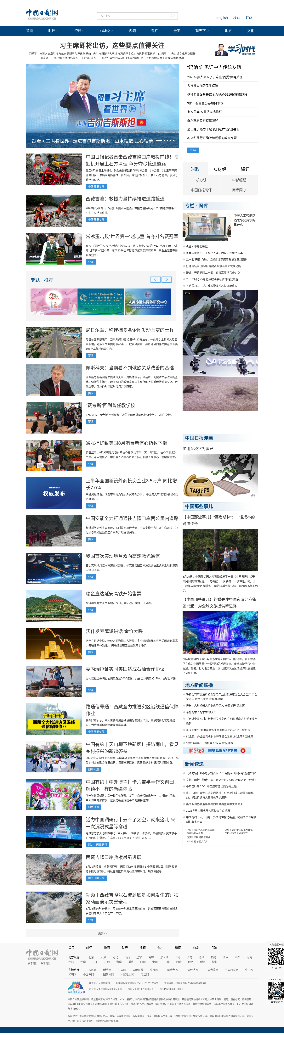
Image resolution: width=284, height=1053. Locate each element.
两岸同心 (239, 190)
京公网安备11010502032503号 (105, 989)
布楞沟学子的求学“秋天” (200, 712)
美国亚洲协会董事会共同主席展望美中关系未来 (214, 804)
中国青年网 (171, 969)
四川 (143, 961)
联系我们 (45, 963)
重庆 (131, 961)
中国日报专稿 (96, 186)
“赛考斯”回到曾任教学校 (110, 405)
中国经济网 (191, 969)
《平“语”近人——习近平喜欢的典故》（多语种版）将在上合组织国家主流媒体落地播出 (132, 57)
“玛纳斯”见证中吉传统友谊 (214, 67)
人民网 (92, 969)
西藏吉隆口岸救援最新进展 (113, 857)
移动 (236, 18)
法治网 (145, 974)
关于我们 (32, 963)
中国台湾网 (211, 969)
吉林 (151, 957)
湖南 (83, 961)
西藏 (179, 961)
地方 (228, 31)
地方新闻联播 (199, 685)
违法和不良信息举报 (99, 983)
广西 (107, 961)
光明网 (72, 974)
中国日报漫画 (199, 438)
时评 (51, 31)
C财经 (105, 31)
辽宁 (139, 957)
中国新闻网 (107, 974)
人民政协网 (127, 974)
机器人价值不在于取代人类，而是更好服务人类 (214, 253)
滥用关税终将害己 (198, 449)
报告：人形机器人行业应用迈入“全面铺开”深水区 (215, 705)
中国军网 (88, 974)
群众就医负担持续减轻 (202, 120)
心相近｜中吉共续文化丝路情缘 (177, 53)
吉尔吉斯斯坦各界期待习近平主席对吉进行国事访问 (124, 53)
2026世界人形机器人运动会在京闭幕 (208, 810)
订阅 (249, 18)
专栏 (154, 31)
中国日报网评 (201, 190)
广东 (95, 961)
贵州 (155, 961)
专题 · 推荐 (42, 280)
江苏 (189, 957)
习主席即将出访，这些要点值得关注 (112, 45)
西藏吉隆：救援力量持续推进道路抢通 (125, 198)
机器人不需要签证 (197, 246)
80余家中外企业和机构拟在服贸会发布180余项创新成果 (219, 736)
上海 (177, 957)
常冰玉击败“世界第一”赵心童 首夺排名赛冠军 (132, 236)
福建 (213, 957)
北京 (91, 957)
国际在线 (138, 969)
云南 (167, 961)
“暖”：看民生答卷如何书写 (205, 103)
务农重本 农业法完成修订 (204, 112)
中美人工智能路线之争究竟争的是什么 (244, 220)
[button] (159, 140)
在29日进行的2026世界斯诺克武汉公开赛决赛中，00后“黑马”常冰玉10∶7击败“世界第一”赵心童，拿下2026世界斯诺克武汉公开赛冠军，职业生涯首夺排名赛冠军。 (132, 250)
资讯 (77, 31)
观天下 (200, 31)
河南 (249, 957)
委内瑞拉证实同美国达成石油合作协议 (125, 669)
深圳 (215, 961)
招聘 (214, 947)
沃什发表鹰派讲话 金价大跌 (114, 631)
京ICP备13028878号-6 (171, 989)
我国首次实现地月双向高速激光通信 (123, 556)
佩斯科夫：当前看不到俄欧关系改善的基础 (130, 367)
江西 (225, 957)
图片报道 (93, 769)
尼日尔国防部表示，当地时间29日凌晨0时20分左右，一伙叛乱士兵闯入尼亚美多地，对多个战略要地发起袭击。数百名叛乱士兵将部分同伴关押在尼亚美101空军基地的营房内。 (132, 344)
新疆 (203, 961)
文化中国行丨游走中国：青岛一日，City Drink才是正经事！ (221, 779)
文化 (250, 31)
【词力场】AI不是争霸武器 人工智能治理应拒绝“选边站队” (221, 773)
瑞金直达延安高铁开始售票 (113, 593)
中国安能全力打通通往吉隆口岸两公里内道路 (132, 518)
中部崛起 (239, 180)
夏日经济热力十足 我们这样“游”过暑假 (213, 129)
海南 (119, 961)
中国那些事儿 (199, 506)
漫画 (176, 31)
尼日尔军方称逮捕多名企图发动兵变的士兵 (130, 330)
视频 (132, 31)
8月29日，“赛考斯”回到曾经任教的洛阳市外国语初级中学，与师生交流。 (129, 414)
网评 (203, 205)
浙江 (201, 957)
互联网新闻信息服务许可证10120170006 (137, 983)
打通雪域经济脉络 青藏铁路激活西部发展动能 (213, 266)
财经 (125, 947)
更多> (193, 150)
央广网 (249, 969)
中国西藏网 (231, 969)
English (222, 18)
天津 (103, 957)
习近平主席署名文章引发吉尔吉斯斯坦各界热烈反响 (60, 53)
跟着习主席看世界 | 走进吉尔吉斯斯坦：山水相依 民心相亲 (92, 140)
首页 (29, 31)
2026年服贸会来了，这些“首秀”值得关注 (214, 77)
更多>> (102, 933)
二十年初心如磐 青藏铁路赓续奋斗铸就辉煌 (212, 279)
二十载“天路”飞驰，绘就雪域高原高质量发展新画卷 (216, 259)
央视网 (154, 969)
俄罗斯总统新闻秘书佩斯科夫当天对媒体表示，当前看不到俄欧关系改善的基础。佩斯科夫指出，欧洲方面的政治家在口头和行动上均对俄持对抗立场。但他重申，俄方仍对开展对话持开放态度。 (132, 382)
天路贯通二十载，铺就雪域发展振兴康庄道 (211, 285)
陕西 (191, 961)
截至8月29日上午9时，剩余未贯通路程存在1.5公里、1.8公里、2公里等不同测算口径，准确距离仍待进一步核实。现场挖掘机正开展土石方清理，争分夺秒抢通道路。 (132, 175)
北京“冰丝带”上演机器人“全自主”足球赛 (209, 743)
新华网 (107, 969)
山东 (237, 957)
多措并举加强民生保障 (202, 85)
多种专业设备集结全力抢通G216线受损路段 (217, 94)
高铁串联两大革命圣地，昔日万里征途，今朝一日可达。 (119, 603)
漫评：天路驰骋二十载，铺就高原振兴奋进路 (213, 272)
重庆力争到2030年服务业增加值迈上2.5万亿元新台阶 (218, 729)
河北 (115, 957)
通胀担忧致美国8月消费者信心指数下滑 (126, 443)
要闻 (91, 261)
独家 (196, 947)
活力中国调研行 (97, 844)
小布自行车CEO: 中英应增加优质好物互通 (211, 786)
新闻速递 (194, 764)
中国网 (122, 969)
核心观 (201, 180)
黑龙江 (164, 957)
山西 (127, 957)
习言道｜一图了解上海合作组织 (59, 57)
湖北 (71, 961)
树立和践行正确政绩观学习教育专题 (212, 138)
